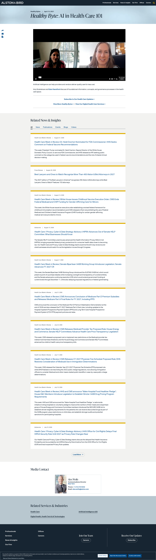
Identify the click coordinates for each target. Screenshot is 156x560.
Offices (142, 2)
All (31, 127)
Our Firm (135, 2)
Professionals (107, 2)
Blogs (66, 127)
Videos (73, 127)
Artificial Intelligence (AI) (88, 512)
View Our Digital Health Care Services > (90, 104)
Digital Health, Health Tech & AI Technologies (48, 516)
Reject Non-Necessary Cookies (118, 555)
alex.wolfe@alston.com (81, 489)
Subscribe (132, 540)
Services (115, 2)
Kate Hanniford (54, 89)
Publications (47, 127)
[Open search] (154, 2)
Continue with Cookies (135, 555)
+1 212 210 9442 (79, 487)
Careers (148, 2)
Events (57, 127)
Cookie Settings (103, 555)
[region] (78, 556)
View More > (63, 104)
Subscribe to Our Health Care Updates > (79, 99)
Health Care (35, 512)
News (38, 127)
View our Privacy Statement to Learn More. (13, 558)
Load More (77, 454)
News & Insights (125, 2)
